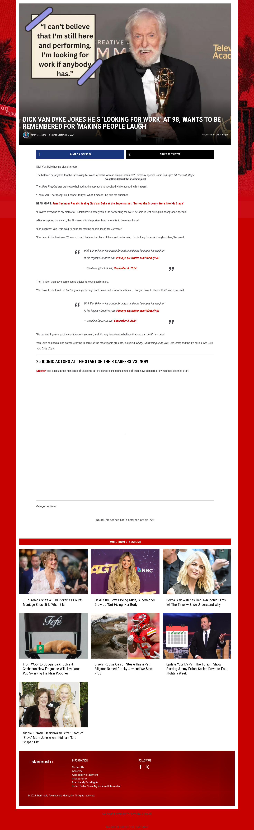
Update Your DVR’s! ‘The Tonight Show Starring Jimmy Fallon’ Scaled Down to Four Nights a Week (197, 668)
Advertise (77, 771)
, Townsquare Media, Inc (61, 795)
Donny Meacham (38, 135)
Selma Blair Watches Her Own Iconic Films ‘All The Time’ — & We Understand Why (196, 602)
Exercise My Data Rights (85, 782)
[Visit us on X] (148, 767)
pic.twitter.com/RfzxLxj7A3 (143, 258)
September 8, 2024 (125, 268)
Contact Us (78, 767)
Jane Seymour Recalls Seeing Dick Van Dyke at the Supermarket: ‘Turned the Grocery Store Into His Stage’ (118, 203)
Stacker (41, 370)
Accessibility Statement (85, 774)
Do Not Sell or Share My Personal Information (96, 786)
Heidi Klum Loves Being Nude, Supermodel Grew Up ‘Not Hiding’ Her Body (125, 602)
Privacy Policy (79, 778)
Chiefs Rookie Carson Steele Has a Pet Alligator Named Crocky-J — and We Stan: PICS (124, 668)
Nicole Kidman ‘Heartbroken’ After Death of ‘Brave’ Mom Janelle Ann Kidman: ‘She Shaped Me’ (53, 737)
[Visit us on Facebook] (141, 767)
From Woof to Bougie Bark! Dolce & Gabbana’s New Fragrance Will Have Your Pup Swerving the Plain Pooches (51, 668)
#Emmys (121, 258)
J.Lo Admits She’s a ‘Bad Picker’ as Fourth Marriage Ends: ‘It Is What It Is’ (53, 602)
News (53, 506)
